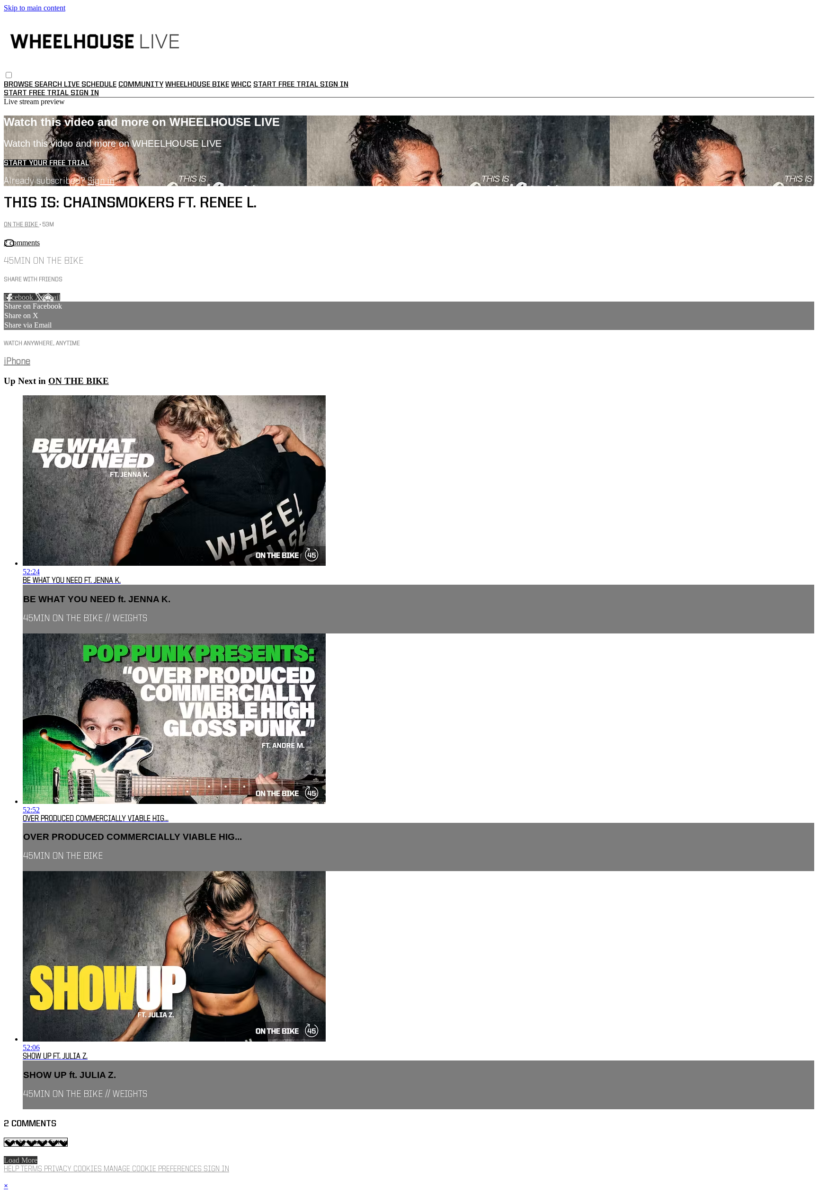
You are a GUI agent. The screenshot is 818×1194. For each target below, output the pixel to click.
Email (51, 297)
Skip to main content (34, 8)
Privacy (58, 1169)
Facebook (19, 297)
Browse (19, 85)
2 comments (22, 243)
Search (49, 85)
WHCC (241, 85)
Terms (32, 1169)
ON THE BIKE (21, 225)
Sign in (334, 85)
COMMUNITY (140, 85)
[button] (9, 75)
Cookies (88, 1169)
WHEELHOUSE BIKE (197, 85)
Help (12, 1169)
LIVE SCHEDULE (90, 85)
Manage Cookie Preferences (154, 1169)
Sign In (85, 93)
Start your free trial (46, 163)
